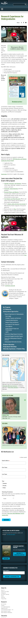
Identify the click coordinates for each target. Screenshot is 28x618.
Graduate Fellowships (8, 344)
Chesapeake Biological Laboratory (10, 386)
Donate (2, 595)
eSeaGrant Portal (4, 608)
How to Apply (8, 316)
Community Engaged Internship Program (14, 336)
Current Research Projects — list (7, 609)
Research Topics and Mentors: (11, 192)
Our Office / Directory (5, 594)
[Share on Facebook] (23, 22)
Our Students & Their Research (12, 324)
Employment (3, 593)
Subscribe (3, 597)
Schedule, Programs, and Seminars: (12, 183)
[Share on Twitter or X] (21, 22)
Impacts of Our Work (5, 591)
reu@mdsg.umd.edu (10, 285)
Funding (2, 605)
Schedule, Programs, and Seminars (13, 318)
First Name (4, 467)
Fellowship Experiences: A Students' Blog (14, 349)
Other (4, 488)
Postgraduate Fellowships (9, 346)
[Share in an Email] (25, 22)
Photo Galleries (8, 326)
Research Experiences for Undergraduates (14, 314)
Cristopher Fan (5, 409)
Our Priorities (3, 604)
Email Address (6, 460)
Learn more (4, 174)
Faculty (4, 485)
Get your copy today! (11, 534)
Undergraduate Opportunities (10, 311)
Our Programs (6, 307)
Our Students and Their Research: (12, 199)
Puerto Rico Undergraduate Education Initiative (13, 339)
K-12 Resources (7, 309)
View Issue (6, 558)
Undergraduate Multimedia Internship (13, 341)
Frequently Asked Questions (11, 188)
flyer (15, 209)
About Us (2, 590)
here (25, 255)
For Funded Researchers (5, 606)
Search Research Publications (6, 612)
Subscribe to (19, 554)
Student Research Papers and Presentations (12, 329)
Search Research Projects (5, 611)
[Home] (4, 2)
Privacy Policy (3, 598)
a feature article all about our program (16, 204)
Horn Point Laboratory (13, 387)
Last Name (4, 474)
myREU (7, 332)
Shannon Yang (5, 415)
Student (5, 483)
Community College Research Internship (14, 334)
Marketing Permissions (7, 492)
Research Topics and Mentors (11, 322)
